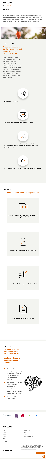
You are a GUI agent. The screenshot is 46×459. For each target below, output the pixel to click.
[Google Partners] (29, 415)
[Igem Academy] (22, 415)
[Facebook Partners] (38, 416)
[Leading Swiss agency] (7, 415)
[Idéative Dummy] (7, 3)
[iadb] (16, 416)
